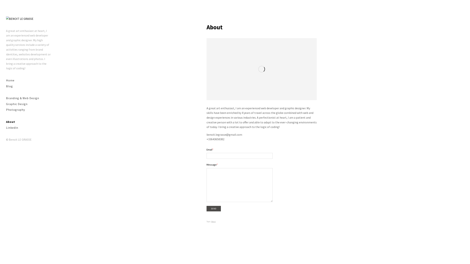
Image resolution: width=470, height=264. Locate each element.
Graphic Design (17, 104)
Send (213, 208)
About (10, 122)
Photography (15, 109)
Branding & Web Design (22, 98)
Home (10, 80)
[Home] (19, 18)
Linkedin (12, 127)
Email (209, 149)
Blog (9, 86)
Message (212, 164)
